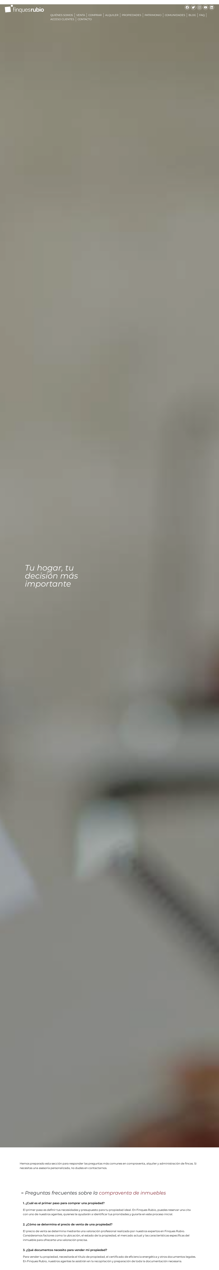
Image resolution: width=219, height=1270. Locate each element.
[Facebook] (187, 7)
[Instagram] (199, 7)
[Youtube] (205, 7)
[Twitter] (193, 7)
